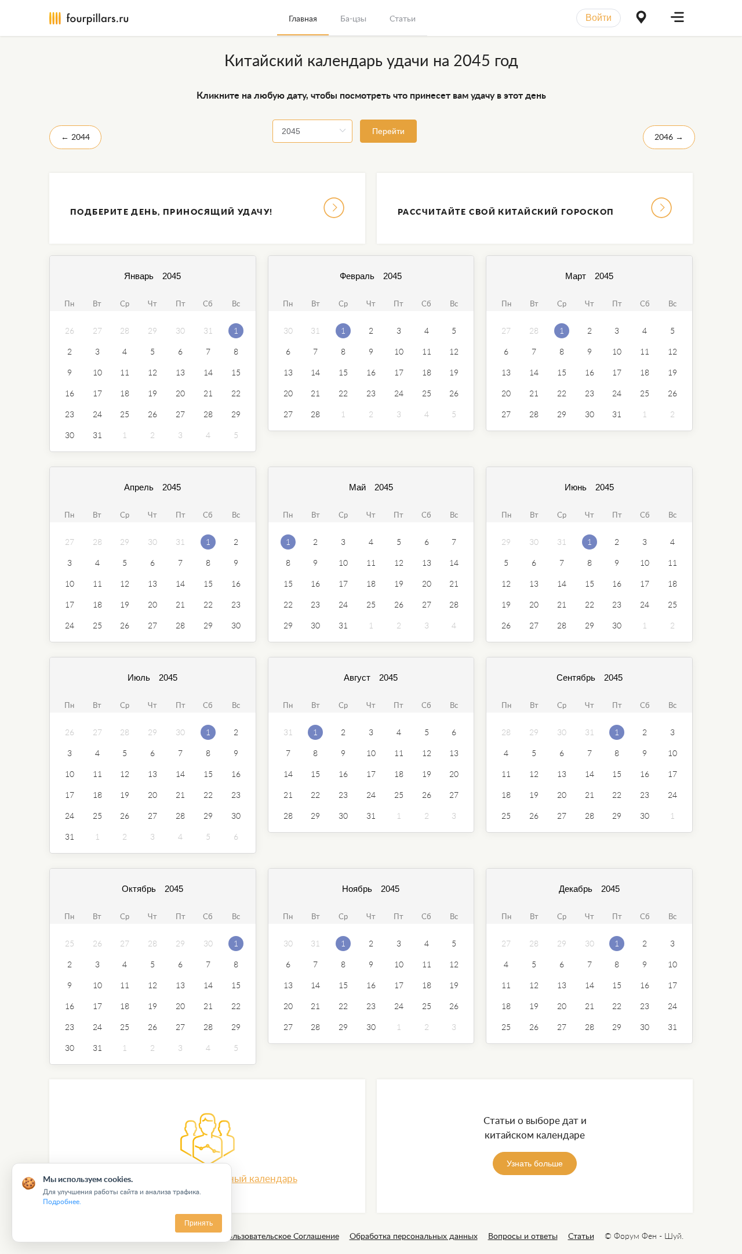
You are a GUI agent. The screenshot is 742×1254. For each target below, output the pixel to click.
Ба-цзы (353, 18)
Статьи (403, 18)
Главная (303, 18)
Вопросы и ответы (523, 1235)
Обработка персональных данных (414, 1235)
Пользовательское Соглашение (280, 1235)
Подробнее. (62, 1201)
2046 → (668, 136)
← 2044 (75, 136)
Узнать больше (535, 1163)
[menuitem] (303, 18)
